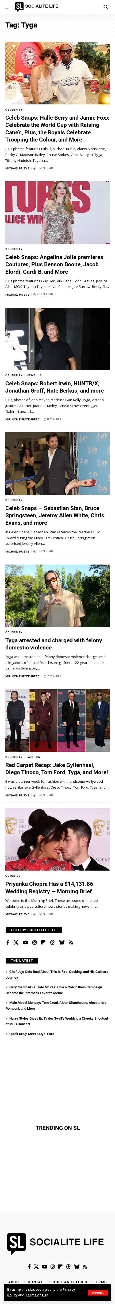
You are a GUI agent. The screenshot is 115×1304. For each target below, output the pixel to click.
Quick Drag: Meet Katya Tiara (31, 1034)
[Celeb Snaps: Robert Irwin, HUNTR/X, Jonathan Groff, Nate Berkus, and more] (57, 339)
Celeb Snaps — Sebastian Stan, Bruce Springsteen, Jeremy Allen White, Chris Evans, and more (54, 515)
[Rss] (71, 942)
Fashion (34, 756)
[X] (16, 942)
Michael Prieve (17, 168)
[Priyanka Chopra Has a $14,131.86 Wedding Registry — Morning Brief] (57, 839)
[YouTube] (25, 942)
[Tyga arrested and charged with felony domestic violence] (57, 596)
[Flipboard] (43, 942)
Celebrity (14, 109)
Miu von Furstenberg (22, 419)
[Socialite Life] (37, 7)
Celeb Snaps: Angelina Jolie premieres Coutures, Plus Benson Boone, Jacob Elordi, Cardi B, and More (54, 264)
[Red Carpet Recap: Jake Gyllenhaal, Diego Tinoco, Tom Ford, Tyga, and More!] (57, 720)
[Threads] (52, 942)
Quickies (13, 875)
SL (42, 375)
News (31, 375)
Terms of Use (36, 1295)
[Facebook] (8, 942)
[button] (98, 1292)
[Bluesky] (61, 942)
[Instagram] (34, 942)
